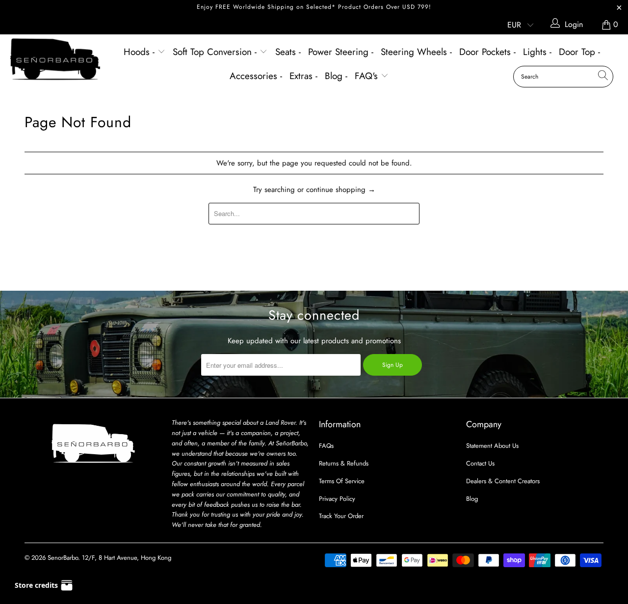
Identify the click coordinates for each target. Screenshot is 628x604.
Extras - (303, 75)
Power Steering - (340, 51)
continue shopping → (340, 189)
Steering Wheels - (416, 51)
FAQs (326, 445)
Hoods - (140, 51)
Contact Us (480, 463)
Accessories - (256, 75)
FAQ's (368, 75)
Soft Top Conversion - (216, 51)
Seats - (288, 51)
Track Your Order (341, 516)
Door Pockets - (487, 51)
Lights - (537, 51)
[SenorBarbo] (55, 59)
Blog (472, 498)
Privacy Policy (337, 498)
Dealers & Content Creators (503, 481)
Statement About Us (492, 445)
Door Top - (579, 51)
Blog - (336, 75)
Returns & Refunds (343, 463)
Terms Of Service (342, 481)
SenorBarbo (63, 557)
